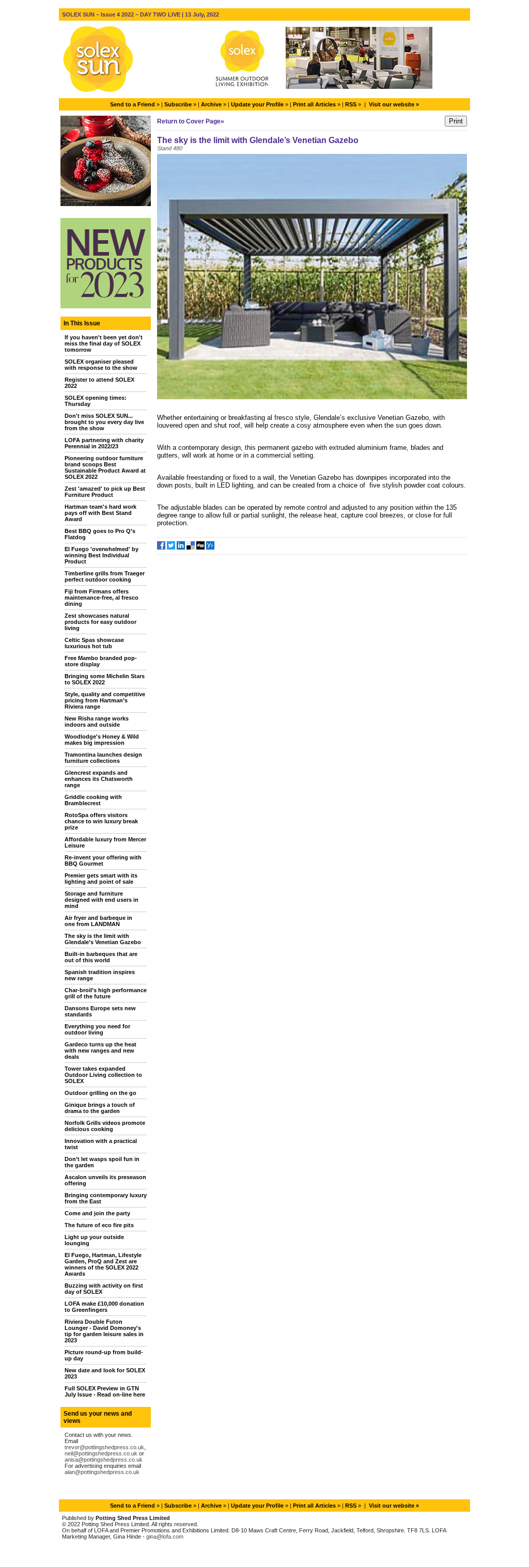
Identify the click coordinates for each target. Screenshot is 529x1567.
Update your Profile (257, 104)
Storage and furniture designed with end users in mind (101, 899)
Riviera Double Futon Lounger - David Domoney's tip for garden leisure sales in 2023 (104, 1331)
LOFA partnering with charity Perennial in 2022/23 (104, 443)
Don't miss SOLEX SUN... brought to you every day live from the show (104, 422)
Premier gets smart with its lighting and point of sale (101, 878)
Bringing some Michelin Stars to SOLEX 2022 (105, 679)
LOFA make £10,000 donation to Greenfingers (104, 1306)
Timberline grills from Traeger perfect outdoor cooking (105, 576)
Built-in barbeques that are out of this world (101, 957)
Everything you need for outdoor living (97, 1029)
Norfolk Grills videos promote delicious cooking (105, 1126)
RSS (350, 104)
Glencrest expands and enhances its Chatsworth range (99, 779)
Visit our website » (394, 104)
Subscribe (178, 104)
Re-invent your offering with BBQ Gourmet (103, 860)
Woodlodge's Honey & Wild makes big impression (102, 739)
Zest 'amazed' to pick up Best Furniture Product (105, 491)
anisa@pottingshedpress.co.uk (104, 1459)
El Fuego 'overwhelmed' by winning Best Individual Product (101, 555)
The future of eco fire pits (99, 1225)
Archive (211, 104)
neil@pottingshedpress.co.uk (101, 1453)
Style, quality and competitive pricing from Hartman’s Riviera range (105, 700)
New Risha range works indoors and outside (97, 721)
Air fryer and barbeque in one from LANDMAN (98, 921)
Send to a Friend (132, 104)
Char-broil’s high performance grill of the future (106, 993)
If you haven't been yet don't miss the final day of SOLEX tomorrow (104, 343)
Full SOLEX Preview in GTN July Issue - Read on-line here (105, 1391)
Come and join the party (97, 1213)
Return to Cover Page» (190, 121)
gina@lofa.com (164, 1536)
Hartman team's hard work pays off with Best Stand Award (100, 513)
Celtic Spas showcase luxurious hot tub (94, 643)
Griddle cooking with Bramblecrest (93, 800)
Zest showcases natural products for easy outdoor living (100, 622)
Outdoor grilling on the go (100, 1093)
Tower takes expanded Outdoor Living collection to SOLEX (103, 1074)
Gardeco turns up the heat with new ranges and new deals (100, 1050)
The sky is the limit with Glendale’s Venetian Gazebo (103, 939)
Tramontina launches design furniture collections (103, 757)
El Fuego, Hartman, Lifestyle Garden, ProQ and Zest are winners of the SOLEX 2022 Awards (103, 1264)
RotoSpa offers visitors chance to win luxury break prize (101, 821)
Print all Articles (314, 104)
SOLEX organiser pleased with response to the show (101, 364)
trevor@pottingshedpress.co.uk (104, 1447)
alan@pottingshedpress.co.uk (102, 1472)
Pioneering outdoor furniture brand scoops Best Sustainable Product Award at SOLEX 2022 (105, 467)
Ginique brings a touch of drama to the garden (100, 1108)
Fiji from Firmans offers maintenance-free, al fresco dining (101, 597)
